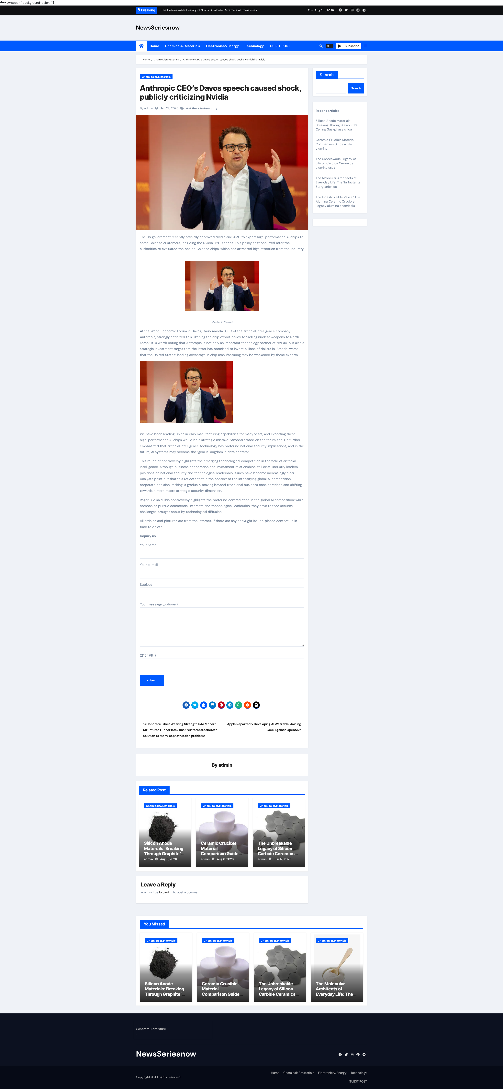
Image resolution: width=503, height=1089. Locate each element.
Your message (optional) (159, 604)
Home (154, 46)
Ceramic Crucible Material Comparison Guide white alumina (220, 851)
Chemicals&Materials (182, 46)
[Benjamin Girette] (222, 288)
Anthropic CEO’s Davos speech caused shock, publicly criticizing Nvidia (220, 92)
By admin (146, 108)
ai (190, 108)
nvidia (198, 108)
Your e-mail (149, 565)
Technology (254, 46)
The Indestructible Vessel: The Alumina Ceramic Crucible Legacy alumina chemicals (338, 201)
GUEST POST (280, 46)
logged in (165, 892)
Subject (146, 584)
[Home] (141, 46)
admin (225, 765)
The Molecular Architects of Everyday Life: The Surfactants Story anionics (338, 182)
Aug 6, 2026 (168, 859)
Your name (148, 545)
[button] (365, 46)
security (212, 108)
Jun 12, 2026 (282, 859)
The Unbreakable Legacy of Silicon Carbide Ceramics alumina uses (276, 851)
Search (327, 75)
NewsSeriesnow (158, 27)
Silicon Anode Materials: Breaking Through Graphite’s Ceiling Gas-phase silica (163, 854)
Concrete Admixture (151, 1029)
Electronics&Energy (222, 46)
